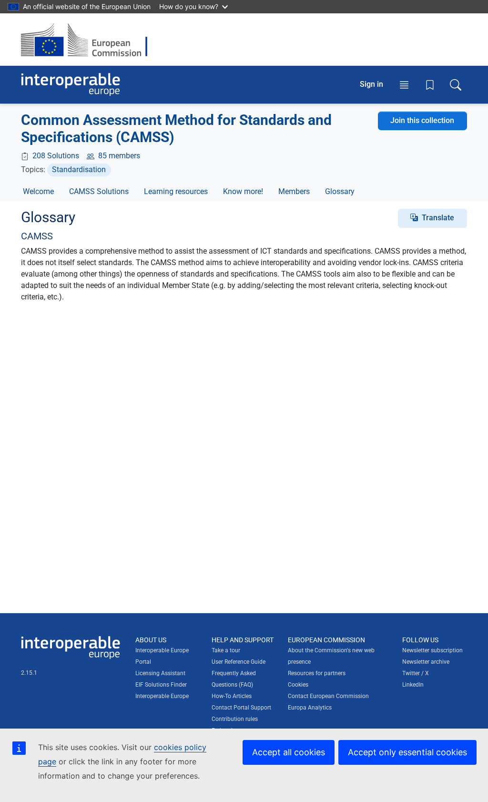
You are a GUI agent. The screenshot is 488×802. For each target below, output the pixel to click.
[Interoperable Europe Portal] (70, 85)
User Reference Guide (238, 661)
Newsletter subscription (432, 650)
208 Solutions (55, 155)
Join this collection (422, 120)
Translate (438, 217)
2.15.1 (29, 672)
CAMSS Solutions (99, 191)
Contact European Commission (328, 696)
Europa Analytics (310, 707)
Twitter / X (415, 673)
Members (294, 191)
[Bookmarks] (429, 84)
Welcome (38, 191)
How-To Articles (232, 696)
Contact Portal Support (241, 707)
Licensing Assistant (160, 673)
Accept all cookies (288, 752)
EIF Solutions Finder (161, 684)
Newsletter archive (425, 661)
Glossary (340, 191)
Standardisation (79, 169)
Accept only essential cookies (407, 752)
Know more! (243, 191)
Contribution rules (235, 719)
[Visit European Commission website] (89, 39)
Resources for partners (317, 673)
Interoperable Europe (162, 696)
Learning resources (176, 191)
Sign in (371, 84)
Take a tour (226, 650)
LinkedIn (413, 684)
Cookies (298, 684)
